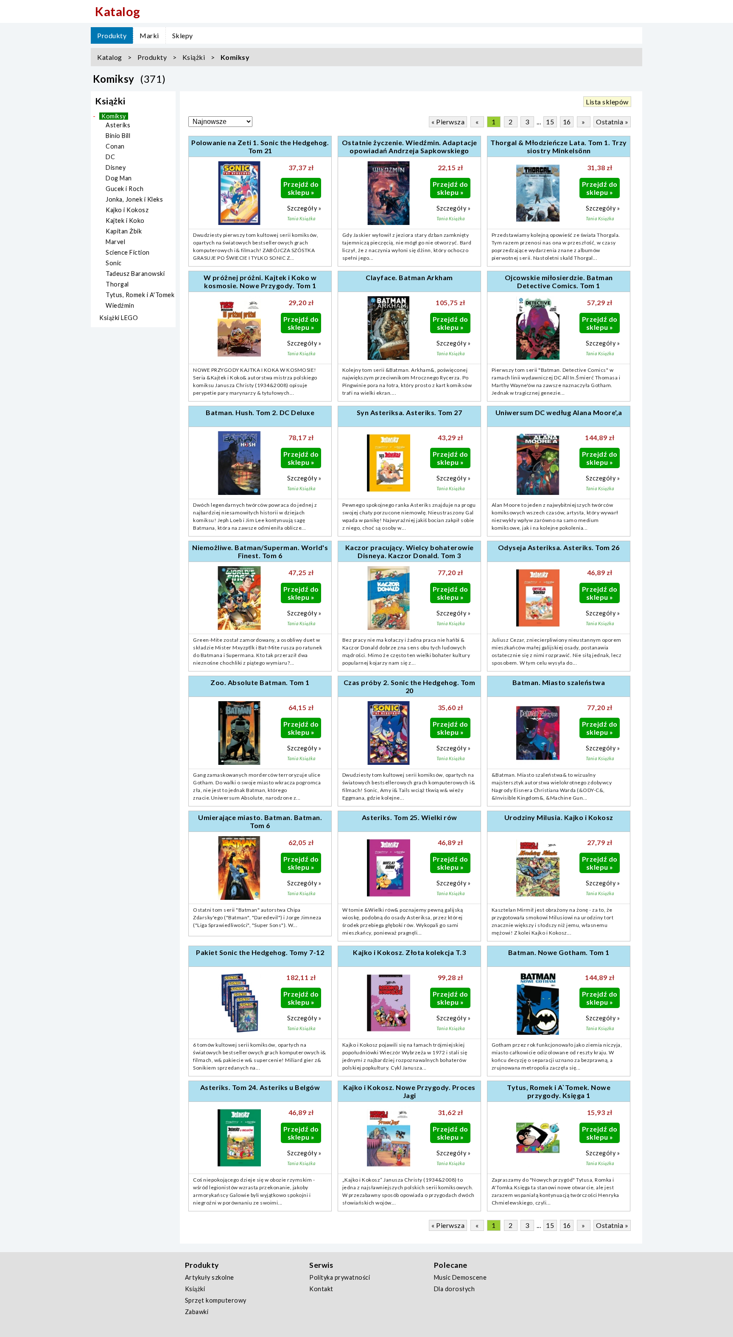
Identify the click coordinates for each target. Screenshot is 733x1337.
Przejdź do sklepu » (301, 188)
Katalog (109, 57)
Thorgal (117, 284)
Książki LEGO (118, 317)
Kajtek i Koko (125, 220)
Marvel (115, 241)
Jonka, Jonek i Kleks (134, 199)
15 (550, 122)
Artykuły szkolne (209, 1277)
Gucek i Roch (124, 188)
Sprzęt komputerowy (215, 1300)
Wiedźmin (120, 305)
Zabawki (197, 1311)
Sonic (114, 263)
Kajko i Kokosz (127, 209)
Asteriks (118, 125)
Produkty (111, 35)
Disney (116, 167)
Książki (193, 57)
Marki (149, 35)
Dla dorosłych (454, 1288)
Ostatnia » (612, 122)
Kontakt (321, 1288)
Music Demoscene (460, 1277)
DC (110, 156)
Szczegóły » (304, 208)
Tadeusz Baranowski (135, 273)
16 (567, 122)
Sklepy (182, 35)
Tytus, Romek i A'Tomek (140, 294)
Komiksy (235, 57)
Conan (115, 146)
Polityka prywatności (339, 1277)
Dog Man (119, 178)
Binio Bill (118, 135)
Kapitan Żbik (124, 231)
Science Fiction (128, 252)
